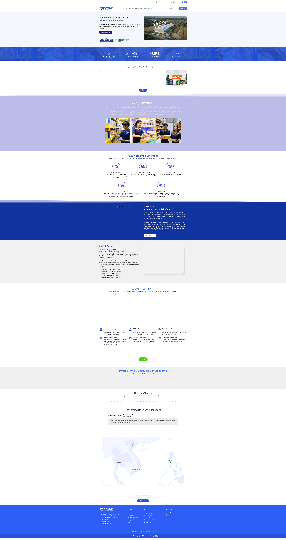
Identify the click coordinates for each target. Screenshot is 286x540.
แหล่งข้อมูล (138, 8)
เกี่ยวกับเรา (125, 8)
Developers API (131, 520)
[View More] (154, 78)
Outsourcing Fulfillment (150, 513)
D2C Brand (147, 517)
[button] (165, 28)
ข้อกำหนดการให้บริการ (133, 517)
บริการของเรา (148, 8)
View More (109, 78)
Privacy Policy (130, 515)
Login (170, 8)
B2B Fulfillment (148, 515)
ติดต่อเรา (129, 522)
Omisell (103, 2)
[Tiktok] (186, 2)
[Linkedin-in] (184, 2)
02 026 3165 (143, 355)
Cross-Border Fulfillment (150, 520)
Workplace (110, 2)
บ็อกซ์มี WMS (147, 522)
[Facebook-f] (182, 2)
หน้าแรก (131, 8)
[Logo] (106, 8)
